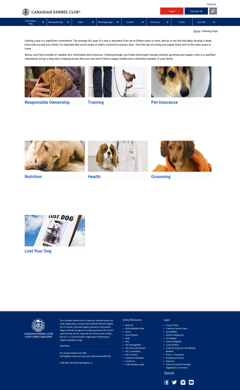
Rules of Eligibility (174, 341)
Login (172, 11)
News (127, 338)
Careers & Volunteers (134, 358)
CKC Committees (132, 351)
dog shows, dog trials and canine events (87, 333)
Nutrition (33, 176)
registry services (90, 327)
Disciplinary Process (175, 358)
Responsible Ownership (47, 102)
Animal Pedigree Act (175, 335)
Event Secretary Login (134, 364)
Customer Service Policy (176, 328)
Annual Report (131, 335)
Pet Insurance (164, 102)
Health (94, 176)
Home (196, 31)
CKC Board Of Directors (135, 348)
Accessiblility (171, 331)
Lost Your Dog (38, 251)
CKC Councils (131, 354)
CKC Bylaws (171, 338)
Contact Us (196, 11)
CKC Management (133, 344)
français (211, 4)
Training (96, 102)
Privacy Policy (172, 325)
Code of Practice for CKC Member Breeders (180, 350)
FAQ (127, 341)
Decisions (170, 361)
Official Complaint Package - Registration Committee (179, 364)
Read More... (65, 345)
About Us (129, 325)
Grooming (160, 176)
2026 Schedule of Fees (134, 328)
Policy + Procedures (175, 354)
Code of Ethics (172, 344)
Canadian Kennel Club (90, 12)
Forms (128, 331)
